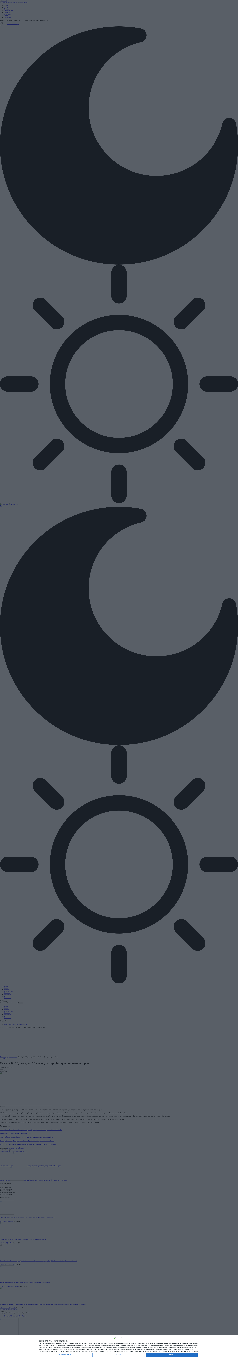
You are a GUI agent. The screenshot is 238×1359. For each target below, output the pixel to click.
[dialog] (119, 1347)
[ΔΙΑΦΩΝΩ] (197, 1338)
